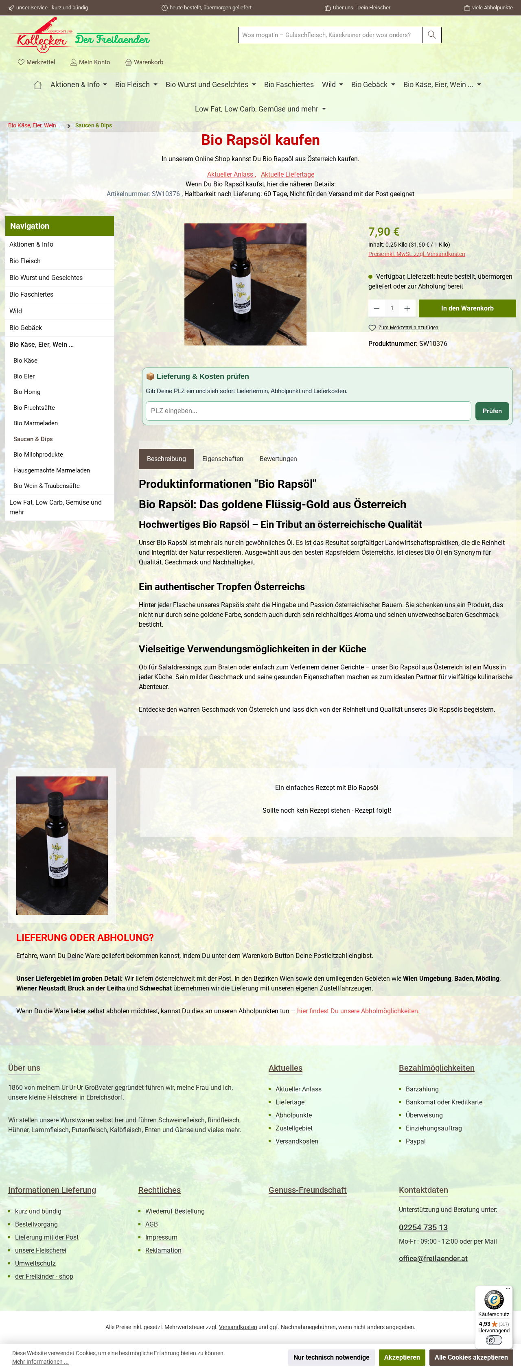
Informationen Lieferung (52, 1190)
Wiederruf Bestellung (175, 1211)
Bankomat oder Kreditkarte (444, 1102)
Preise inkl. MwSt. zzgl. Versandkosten (416, 254)
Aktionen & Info (31, 244)
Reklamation (163, 1250)
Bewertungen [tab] (278, 459)
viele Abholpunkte (492, 7)
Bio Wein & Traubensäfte (46, 486)
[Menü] (508, 1290)
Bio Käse (25, 360)
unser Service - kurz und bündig (52, 7)
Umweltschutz (35, 1263)
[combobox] (330, 35)
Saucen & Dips (33, 439)
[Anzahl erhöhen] (407, 308)
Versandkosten (297, 1141)
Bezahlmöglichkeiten (437, 1068)
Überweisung (424, 1115)
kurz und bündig (38, 1211)
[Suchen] (432, 35)
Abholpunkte (294, 1115)
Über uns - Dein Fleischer (361, 7)
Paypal (416, 1141)
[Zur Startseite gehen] (79, 35)
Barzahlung (422, 1089)
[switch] (494, 1340)
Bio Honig (26, 392)
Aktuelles (285, 1068)
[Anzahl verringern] (376, 308)
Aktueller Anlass (231, 174)
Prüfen (492, 410)
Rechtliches (159, 1190)
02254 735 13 (423, 1227)
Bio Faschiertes (31, 294)
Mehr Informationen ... (40, 1361)
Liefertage (290, 1102)
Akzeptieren (402, 1357)
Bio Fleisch (25, 261)
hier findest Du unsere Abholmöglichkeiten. (358, 1011)
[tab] (166, 459)
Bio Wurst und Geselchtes (46, 278)
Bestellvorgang (36, 1224)
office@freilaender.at (433, 1258)
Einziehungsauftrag (434, 1128)
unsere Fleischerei (40, 1250)
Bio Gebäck (25, 328)
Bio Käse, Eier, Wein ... (41, 344)
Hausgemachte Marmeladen (51, 470)
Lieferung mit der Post (47, 1237)
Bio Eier (24, 376)
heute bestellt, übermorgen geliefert (211, 7)
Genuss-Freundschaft (308, 1190)
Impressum (161, 1237)
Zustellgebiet (294, 1128)
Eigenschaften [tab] (222, 459)
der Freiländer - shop (44, 1276)
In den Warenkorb (467, 308)
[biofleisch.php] (38, 84)
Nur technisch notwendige (331, 1357)
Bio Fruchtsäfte (34, 407)
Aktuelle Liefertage (287, 174)
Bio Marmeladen (35, 423)
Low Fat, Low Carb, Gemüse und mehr (55, 507)
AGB (151, 1224)
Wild (15, 311)
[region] (245, 284)
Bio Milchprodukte (38, 454)
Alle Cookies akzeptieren (471, 1357)
